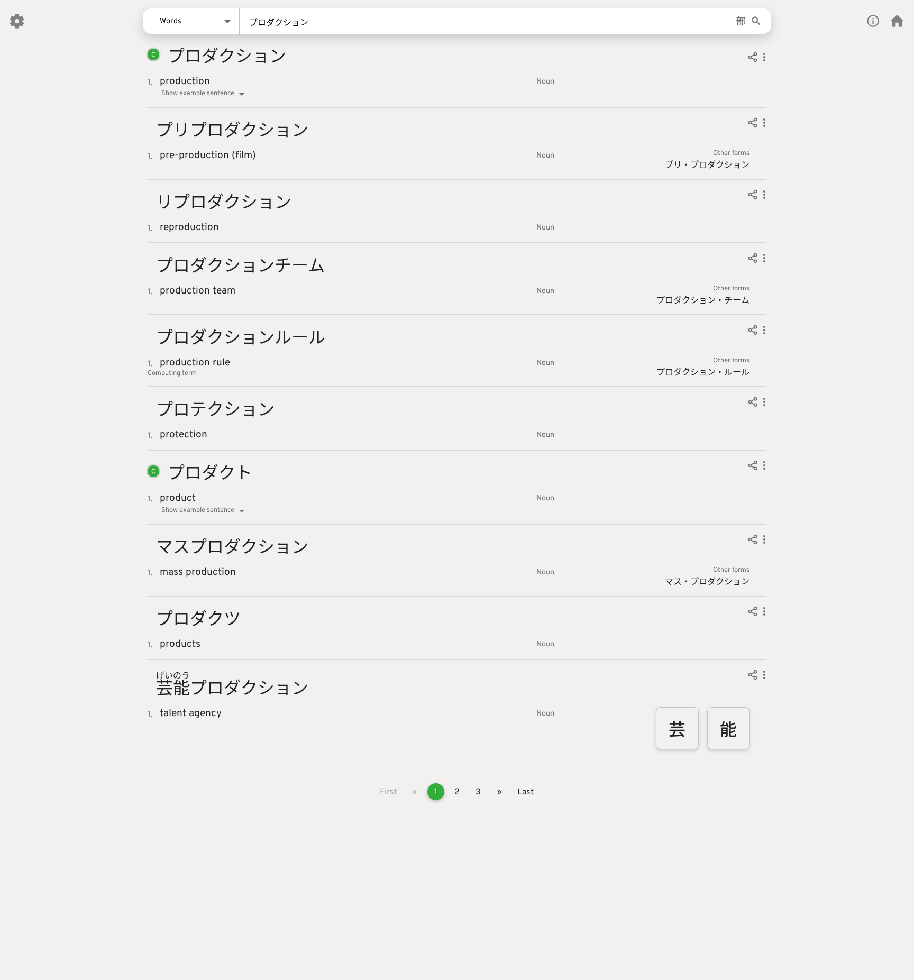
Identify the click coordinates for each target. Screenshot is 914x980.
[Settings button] (16, 21)
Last (525, 792)
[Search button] (756, 21)
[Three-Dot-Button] (764, 59)
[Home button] (897, 21)
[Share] (752, 59)
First (388, 792)
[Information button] (873, 21)
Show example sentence (197, 93)
